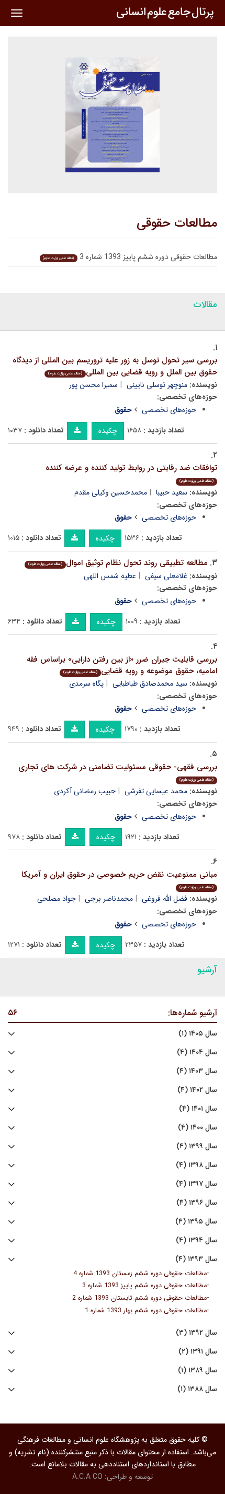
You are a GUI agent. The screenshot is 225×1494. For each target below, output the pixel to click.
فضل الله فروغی (164, 898)
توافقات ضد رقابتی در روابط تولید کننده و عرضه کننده (131, 473)
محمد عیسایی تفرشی (156, 791)
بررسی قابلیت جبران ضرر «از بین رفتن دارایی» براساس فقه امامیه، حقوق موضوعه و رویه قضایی (122, 665)
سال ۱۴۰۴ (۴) (197, 1052)
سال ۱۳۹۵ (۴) (196, 1221)
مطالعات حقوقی (177, 223)
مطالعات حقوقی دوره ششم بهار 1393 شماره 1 (146, 1310)
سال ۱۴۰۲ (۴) (197, 1090)
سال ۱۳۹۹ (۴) (196, 1146)
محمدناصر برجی (109, 898)
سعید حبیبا (171, 492)
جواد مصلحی (56, 898)
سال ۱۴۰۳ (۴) (196, 1071)
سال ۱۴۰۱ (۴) (198, 1108)
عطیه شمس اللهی (110, 576)
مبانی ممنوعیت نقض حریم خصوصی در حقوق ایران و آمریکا (119, 879)
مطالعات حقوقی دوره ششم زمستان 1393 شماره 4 (140, 1273)
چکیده (107, 431)
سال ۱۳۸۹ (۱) (197, 1370)
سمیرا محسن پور (93, 385)
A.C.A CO (87, 1477)
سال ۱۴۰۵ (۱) (197, 1033)
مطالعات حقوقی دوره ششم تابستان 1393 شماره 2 (139, 1298)
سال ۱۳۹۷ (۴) (196, 1184)
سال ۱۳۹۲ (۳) (196, 1332)
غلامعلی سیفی (166, 576)
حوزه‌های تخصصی (169, 410)
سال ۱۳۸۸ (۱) (197, 1389)
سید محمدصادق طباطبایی (150, 683)
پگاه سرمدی (86, 683)
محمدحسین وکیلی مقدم (110, 492)
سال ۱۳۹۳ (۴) (196, 1259)
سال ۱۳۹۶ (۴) (196, 1202)
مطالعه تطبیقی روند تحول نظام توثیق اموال (118, 563)
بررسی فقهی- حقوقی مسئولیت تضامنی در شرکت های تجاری (117, 772)
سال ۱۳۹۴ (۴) (196, 1240)
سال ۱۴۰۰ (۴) (197, 1127)
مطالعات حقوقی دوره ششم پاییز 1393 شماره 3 (144, 1285)
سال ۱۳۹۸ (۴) (196, 1165)
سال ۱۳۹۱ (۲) (197, 1351)
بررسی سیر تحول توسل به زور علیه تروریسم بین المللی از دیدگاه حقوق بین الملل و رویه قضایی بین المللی (115, 366)
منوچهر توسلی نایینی (157, 385)
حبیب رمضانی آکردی (85, 791)
